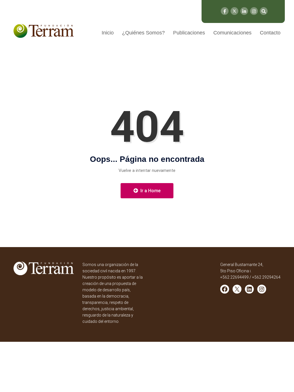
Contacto (270, 33)
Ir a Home (149, 190)
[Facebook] (225, 11)
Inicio (108, 33)
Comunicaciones (232, 33)
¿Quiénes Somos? (143, 33)
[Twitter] (234, 11)
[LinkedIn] (244, 11)
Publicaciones (189, 33)
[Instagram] (254, 11)
